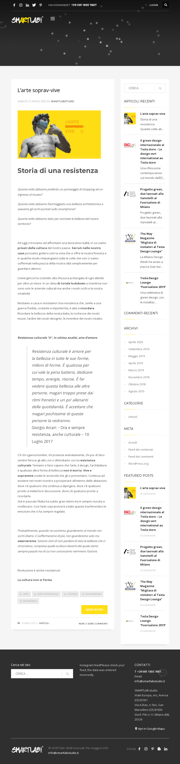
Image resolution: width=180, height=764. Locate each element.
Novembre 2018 (138, 377)
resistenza (30, 601)
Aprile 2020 (135, 342)
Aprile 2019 (135, 363)
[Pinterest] (40, 5)
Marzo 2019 (136, 370)
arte (26, 594)
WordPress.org (138, 464)
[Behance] (159, 749)
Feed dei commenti (140, 456)
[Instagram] (21, 5)
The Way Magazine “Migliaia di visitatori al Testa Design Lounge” (152, 242)
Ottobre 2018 (137, 384)
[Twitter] (34, 5)
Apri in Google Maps (151, 729)
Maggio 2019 (136, 356)
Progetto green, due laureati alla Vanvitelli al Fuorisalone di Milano (152, 198)
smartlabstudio (62, 101)
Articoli (44, 623)
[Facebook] (14, 5)
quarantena (93, 594)
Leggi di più (94, 609)
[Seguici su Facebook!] (139, 749)
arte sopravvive (48, 594)
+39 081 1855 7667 (84, 5)
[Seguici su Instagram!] (146, 749)
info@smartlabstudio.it (150, 681)
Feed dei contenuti (140, 449)
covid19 (72, 594)
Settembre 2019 (138, 349)
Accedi (132, 442)
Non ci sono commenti (93, 623)
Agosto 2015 (136, 391)
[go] (160, 88)
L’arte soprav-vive (39, 90)
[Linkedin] (27, 5)
